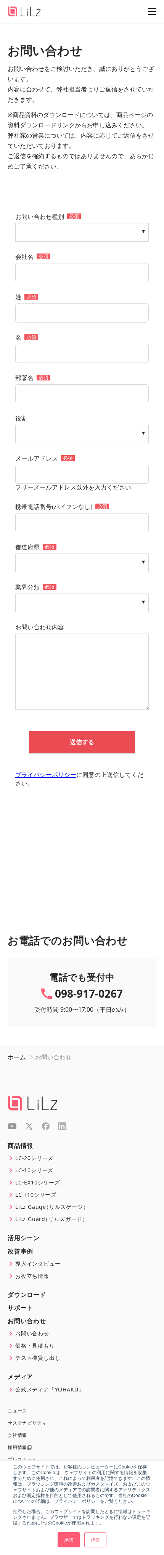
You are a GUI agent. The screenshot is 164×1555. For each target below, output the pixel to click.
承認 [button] (68, 1539)
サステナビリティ (27, 1423)
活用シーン (24, 1238)
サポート (20, 1307)
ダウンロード (27, 1294)
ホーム (17, 1057)
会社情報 (17, 1435)
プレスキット (22, 1459)
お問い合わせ (27, 1321)
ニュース (17, 1411)
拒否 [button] (95, 1539)
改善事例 (20, 1251)
